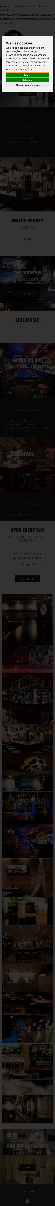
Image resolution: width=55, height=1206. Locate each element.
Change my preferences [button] (28, 85)
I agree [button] (27, 75)
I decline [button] (27, 80)
